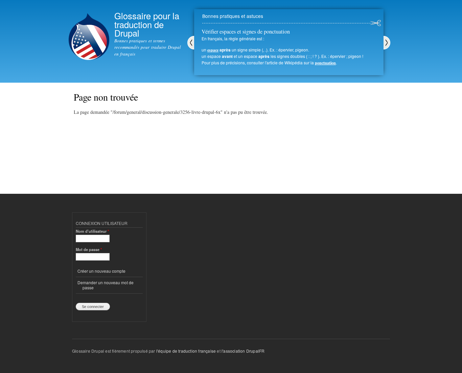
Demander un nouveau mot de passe (105, 284)
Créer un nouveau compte (101, 271)
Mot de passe (89, 249)
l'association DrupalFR (243, 351)
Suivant (387, 42)
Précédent (190, 42)
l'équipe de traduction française (186, 351)
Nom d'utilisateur (92, 231)
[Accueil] (89, 31)
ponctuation (325, 63)
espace (212, 50)
